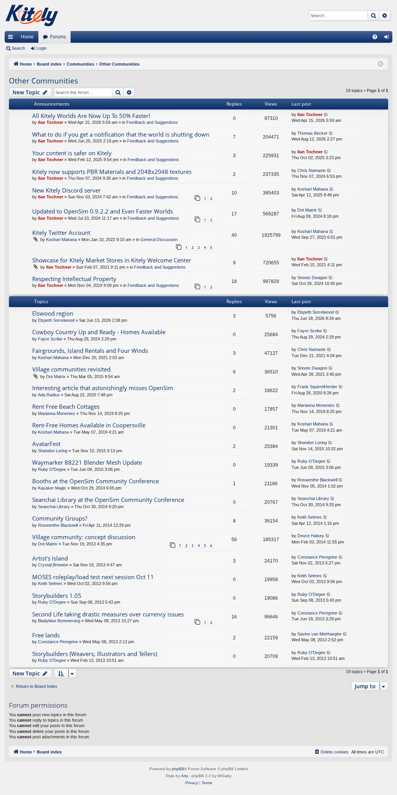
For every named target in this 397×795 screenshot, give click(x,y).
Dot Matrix (307, 210)
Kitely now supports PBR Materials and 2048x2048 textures (112, 171)
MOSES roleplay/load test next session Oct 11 (93, 577)
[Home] (32, 15)
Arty (184, 776)
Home (27, 37)
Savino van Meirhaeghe (319, 634)
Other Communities (43, 81)
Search (18, 48)
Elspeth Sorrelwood (56, 320)
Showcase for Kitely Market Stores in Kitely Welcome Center (111, 260)
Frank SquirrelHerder (317, 386)
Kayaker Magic (52, 488)
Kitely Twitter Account (61, 232)
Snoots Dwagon (312, 277)
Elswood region (52, 313)
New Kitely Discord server (66, 190)
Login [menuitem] (388, 38)
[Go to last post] (326, 115)
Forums (58, 37)
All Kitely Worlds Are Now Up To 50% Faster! (91, 116)
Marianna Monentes (56, 413)
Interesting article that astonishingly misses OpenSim (102, 388)
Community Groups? (59, 518)
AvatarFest (46, 444)
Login (41, 48)
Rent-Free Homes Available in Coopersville (88, 425)
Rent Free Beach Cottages (66, 406)
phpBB (178, 769)
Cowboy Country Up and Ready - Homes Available (99, 332)
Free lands (46, 635)
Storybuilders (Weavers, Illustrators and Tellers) (94, 654)
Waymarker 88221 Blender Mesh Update (87, 462)
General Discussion (159, 239)
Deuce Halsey (310, 535)
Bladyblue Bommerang (59, 620)
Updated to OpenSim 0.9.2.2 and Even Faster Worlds (102, 211)
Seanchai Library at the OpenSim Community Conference (108, 499)
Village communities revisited (71, 369)
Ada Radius (49, 394)
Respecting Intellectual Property (74, 279)
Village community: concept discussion (83, 537)
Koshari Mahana (312, 189)
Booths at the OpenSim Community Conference (95, 481)
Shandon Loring (52, 450)
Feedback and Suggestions (152, 122)
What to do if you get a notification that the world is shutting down (120, 134)
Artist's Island (50, 558)
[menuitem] (375, 37)
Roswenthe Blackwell (317, 479)
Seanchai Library (54, 506)
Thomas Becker (312, 133)
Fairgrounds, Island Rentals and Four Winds (90, 350)
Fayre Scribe (50, 339)
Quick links (12, 38)
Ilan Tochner (50, 122)
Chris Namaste (311, 170)
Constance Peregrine (317, 557)
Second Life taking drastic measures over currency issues (108, 614)
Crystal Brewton (53, 564)
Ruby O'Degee (52, 469)
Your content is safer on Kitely (72, 153)
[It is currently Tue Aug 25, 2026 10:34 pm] (380, 64)
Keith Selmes (309, 517)
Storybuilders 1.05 (56, 595)
